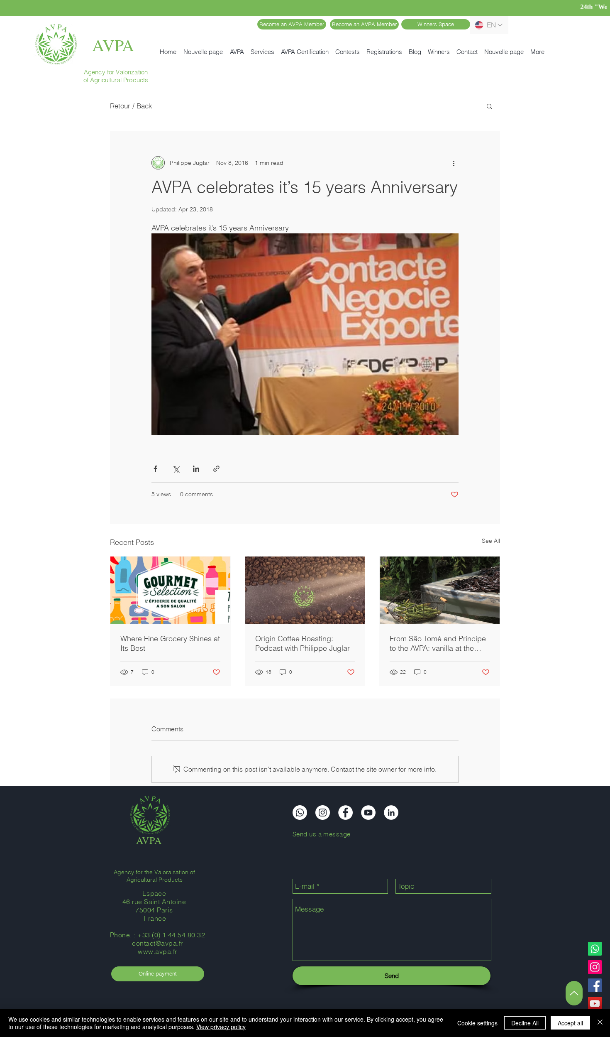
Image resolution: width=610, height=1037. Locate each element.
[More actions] (454, 163)
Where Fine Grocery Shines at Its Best (170, 643)
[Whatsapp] (595, 949)
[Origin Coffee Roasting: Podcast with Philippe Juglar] (305, 590)
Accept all (570, 1023)
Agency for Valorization (116, 72)
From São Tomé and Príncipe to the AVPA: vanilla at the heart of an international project (438, 643)
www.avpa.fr (157, 951)
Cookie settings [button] (477, 1023)
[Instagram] (595, 967)
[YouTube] (595, 1003)
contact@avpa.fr (157, 943)
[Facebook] (595, 985)
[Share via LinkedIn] (196, 469)
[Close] (600, 1022)
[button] (489, 106)
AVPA (113, 45)
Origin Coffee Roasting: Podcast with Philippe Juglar (302, 643)
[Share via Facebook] (155, 469)
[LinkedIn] (391, 812)
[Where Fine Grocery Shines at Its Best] (170, 590)
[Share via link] (216, 469)
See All (491, 540)
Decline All (525, 1023)
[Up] (574, 993)
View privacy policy (221, 1026)
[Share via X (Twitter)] (176, 469)
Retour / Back (131, 105)
